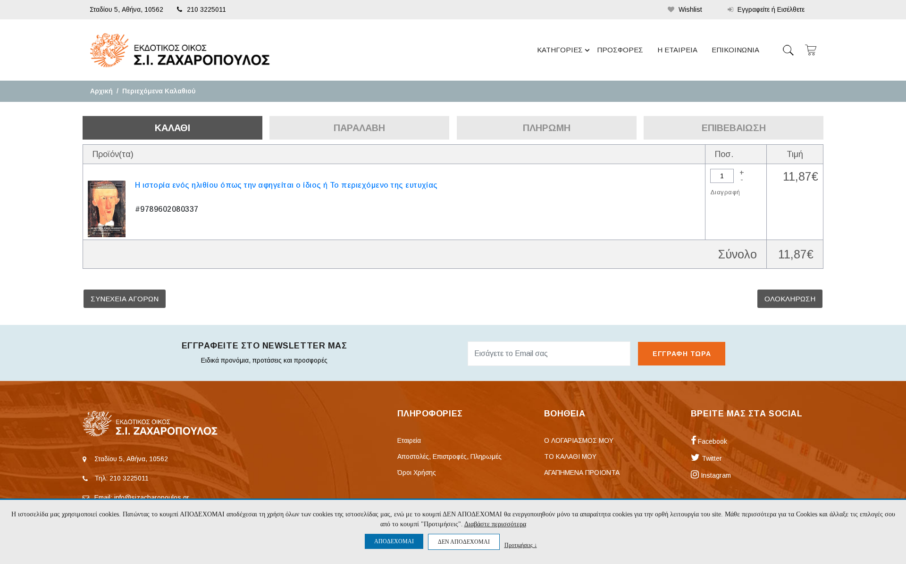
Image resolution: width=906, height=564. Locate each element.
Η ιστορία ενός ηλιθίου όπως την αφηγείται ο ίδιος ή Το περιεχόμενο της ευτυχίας (286, 185)
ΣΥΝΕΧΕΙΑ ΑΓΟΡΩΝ (125, 299)
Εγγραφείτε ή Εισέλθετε (770, 9)
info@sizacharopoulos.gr (151, 497)
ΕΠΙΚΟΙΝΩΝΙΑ (735, 50)
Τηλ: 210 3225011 (121, 478)
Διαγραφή (725, 192)
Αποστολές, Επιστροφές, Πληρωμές (449, 456)
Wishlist (689, 9)
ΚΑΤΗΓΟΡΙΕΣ (560, 50)
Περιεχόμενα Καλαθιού (158, 91)
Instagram (715, 475)
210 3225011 (206, 9)
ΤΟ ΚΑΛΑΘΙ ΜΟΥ (570, 456)
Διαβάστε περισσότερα (495, 524)
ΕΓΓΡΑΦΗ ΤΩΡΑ (682, 353)
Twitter (711, 458)
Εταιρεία (409, 440)
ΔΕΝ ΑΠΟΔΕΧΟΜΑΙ (464, 542)
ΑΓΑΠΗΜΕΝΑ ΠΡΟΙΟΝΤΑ (582, 472)
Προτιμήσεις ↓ (520, 545)
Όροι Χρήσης (416, 472)
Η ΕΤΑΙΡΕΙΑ (677, 50)
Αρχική (101, 91)
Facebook (711, 441)
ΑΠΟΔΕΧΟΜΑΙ (394, 541)
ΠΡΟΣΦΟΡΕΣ (620, 50)
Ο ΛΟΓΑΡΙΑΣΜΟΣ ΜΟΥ (578, 440)
